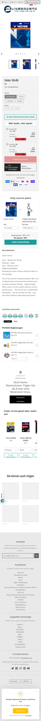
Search (20, 577)
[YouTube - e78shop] (28, 668)
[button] (20, 335)
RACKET (20, 625)
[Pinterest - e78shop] (24, 668)
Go (36, 556)
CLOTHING (20, 630)
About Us (20, 573)
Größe (6, 93)
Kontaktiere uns (26, 658)
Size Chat (20, 592)
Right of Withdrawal (20, 582)
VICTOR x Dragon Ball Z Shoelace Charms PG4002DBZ (22, 343)
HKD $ (20, 2)
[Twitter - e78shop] (12, 668)
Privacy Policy (20, 610)
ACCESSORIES (20, 644)
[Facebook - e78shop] (16, 668)
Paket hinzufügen (20, 242)
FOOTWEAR (20, 632)
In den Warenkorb (11, 455)
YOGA (20, 642)
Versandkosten (13, 87)
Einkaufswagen (33, 2)
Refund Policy (20, 607)
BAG (19, 635)
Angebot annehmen (20, 159)
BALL (20, 627)
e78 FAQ (20, 600)
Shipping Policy (20, 605)
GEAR (20, 640)
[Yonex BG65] (11, 427)
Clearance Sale (20, 647)
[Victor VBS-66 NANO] (25, 427)
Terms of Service (20, 602)
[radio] (20, 132)
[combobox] (11, 228)
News (21, 580)
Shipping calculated (11, 309)
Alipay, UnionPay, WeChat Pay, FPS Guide (20, 595)
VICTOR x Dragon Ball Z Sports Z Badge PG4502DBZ (22, 352)
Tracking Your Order (20, 575)
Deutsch (12, 2)
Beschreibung (8, 250)
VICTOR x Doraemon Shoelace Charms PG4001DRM (21, 333)
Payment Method (20, 597)
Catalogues (20, 585)
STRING (20, 637)
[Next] (38, 53)
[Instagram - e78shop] (20, 668)
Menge (6, 105)
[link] (11, 209)
